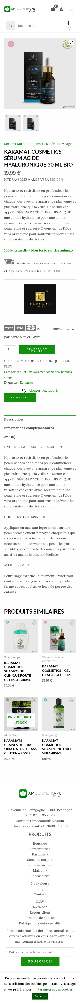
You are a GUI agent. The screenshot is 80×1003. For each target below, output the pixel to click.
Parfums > (40, 854)
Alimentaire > (40, 849)
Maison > (40, 870)
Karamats (26, 382)
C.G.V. (40, 901)
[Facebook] (68, 23)
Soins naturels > (40, 865)
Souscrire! (40, 961)
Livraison (40, 907)
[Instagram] (69, 28)
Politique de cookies (40, 918)
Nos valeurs (40, 883)
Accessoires (40, 876)
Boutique (40, 843)
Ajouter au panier (37, 350)
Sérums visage (60, 144)
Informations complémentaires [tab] (29, 428)
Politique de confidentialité (40, 923)
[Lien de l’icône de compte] (61, 9)
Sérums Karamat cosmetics (26, 144)
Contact (40, 894)
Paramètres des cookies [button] (55, 989)
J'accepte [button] (40, 996)
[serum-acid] (13, 123)
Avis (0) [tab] (9, 437)
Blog (40, 889)
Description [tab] (13, 419)
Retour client (40, 912)
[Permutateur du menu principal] (71, 9)
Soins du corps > (40, 860)
